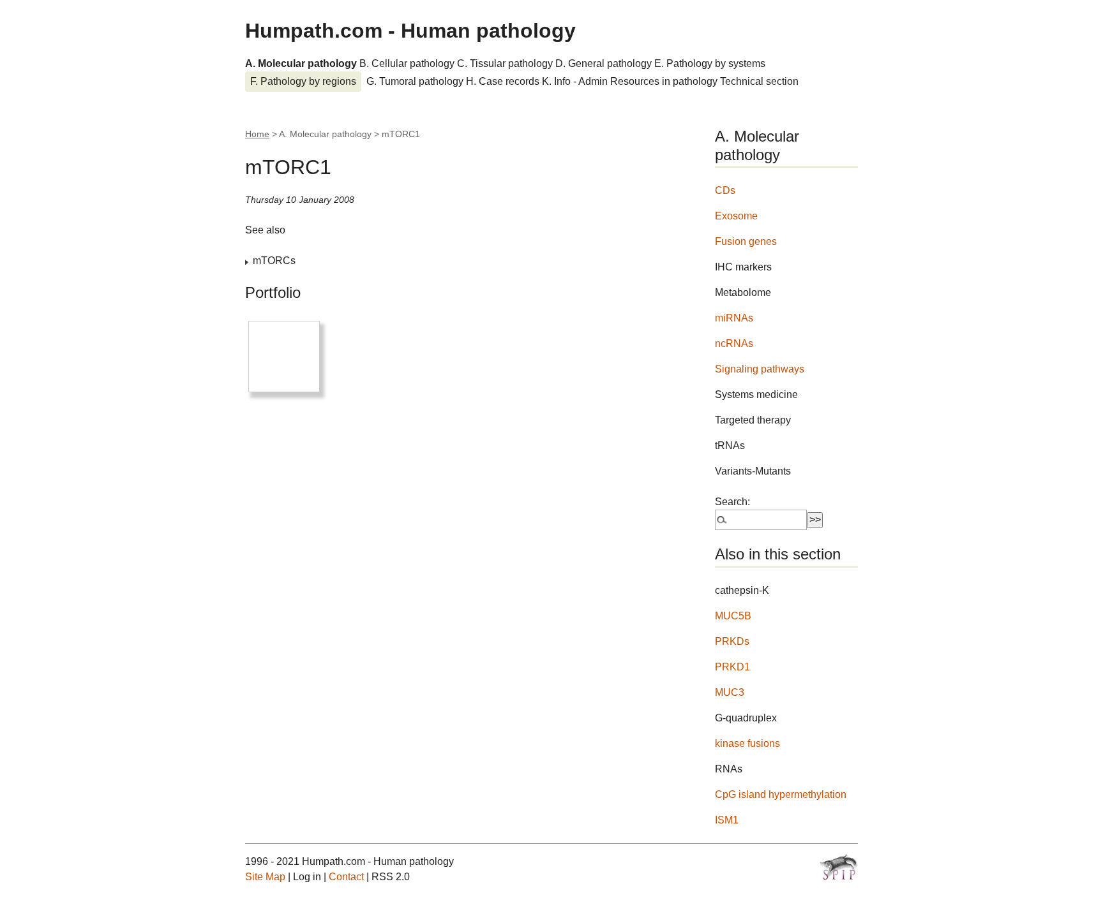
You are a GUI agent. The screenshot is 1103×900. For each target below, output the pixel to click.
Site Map (265, 876)
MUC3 (729, 692)
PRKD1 (732, 666)
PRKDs (732, 641)
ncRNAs (734, 343)
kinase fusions (747, 743)
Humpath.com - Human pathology (410, 30)
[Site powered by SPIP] (839, 867)
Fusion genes (746, 241)
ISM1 (727, 820)
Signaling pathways (759, 369)
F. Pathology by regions (303, 81)
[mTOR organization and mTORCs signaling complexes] (284, 356)
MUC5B (733, 615)
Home (257, 134)
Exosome (736, 215)
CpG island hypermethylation (780, 794)
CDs (725, 190)
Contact (346, 876)
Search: (732, 501)
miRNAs (734, 318)
